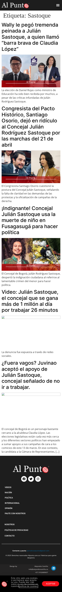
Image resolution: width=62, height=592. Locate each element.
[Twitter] (31, 479)
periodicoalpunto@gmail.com (38, 551)
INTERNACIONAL (12, 503)
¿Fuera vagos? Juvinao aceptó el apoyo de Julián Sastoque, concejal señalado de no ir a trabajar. (31, 375)
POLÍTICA (9, 498)
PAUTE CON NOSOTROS (15, 513)
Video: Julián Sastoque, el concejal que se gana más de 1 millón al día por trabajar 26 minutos (30, 301)
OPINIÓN (8, 508)
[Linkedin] (53, 568)
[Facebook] (24, 479)
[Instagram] (38, 479)
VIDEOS (8, 487)
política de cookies (28, 586)
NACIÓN (8, 492)
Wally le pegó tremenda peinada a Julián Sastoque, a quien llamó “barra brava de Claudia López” (30, 37)
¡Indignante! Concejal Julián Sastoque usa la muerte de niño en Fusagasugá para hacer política (30, 220)
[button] (57, 5)
